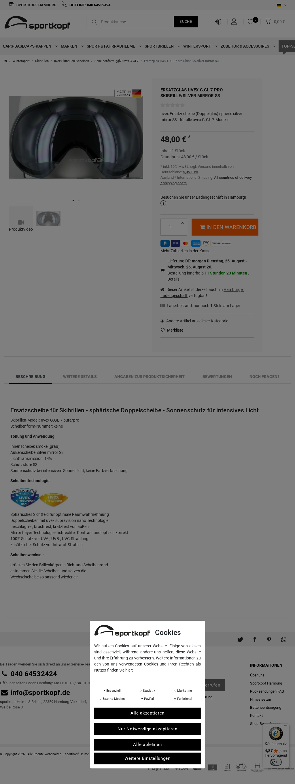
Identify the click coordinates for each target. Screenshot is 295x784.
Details (173, 279)
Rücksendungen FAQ (267, 691)
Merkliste (174, 330)
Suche (185, 21)
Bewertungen (217, 376)
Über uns (257, 675)
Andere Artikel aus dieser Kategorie (196, 321)
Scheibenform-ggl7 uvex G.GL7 (116, 61)
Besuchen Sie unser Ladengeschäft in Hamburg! (203, 197)
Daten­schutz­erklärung (117, 678)
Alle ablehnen (147, 744)
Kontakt (256, 715)
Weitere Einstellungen (147, 758)
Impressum (152, 678)
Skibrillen (42, 61)
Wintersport (197, 46)
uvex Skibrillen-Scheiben (71, 61)
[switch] (276, 762)
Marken (69, 46)
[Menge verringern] (183, 231)
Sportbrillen (160, 46)
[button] (240, 636)
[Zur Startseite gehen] (5, 61)
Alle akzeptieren (147, 713)
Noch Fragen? (264, 376)
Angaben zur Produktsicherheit (149, 376)
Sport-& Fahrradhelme (111, 46)
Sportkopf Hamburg (36, 5)
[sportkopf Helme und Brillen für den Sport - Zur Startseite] (39, 24)
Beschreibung (31, 376)
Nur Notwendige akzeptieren (147, 729)
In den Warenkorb (231, 227)
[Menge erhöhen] (183, 223)
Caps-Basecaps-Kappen (27, 46)
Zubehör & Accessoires (245, 46)
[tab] (30, 377)
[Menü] (285, 726)
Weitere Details (80, 376)
